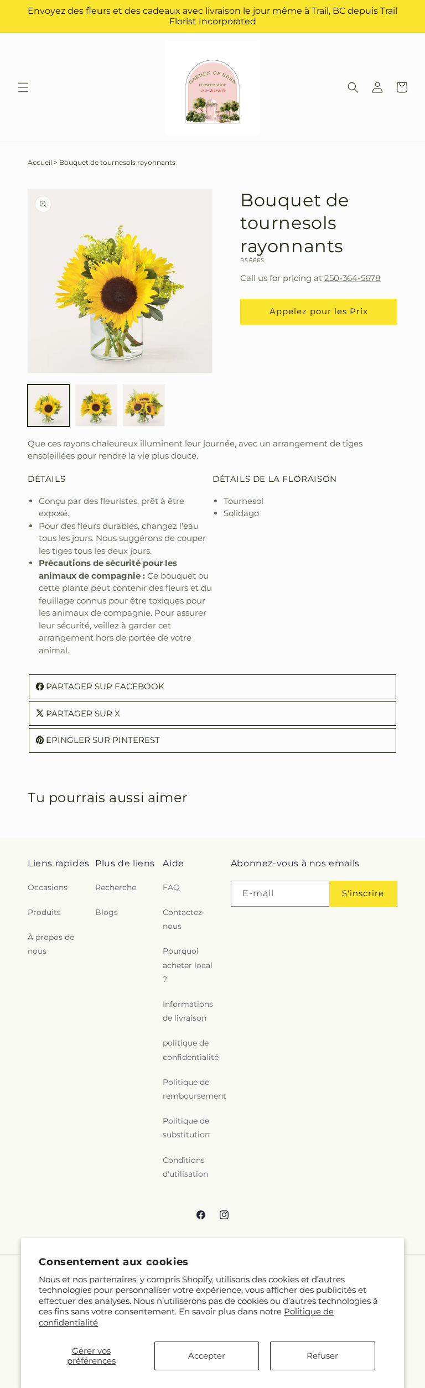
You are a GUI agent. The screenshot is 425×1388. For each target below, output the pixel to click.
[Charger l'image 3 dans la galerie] (144, 405)
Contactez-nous (184, 919)
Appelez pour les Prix (318, 311)
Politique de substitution (186, 1128)
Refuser (322, 1355)
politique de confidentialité (191, 1050)
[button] (23, 87)
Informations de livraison (188, 1011)
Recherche (115, 887)
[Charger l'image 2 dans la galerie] (96, 405)
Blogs (106, 912)
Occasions (48, 887)
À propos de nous (51, 944)
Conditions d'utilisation (185, 1167)
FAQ (171, 887)
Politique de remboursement (194, 1089)
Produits (44, 912)
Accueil (40, 162)
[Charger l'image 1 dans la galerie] (49, 405)
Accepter (206, 1355)
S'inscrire (363, 893)
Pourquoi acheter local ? (187, 965)
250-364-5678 (352, 278)
